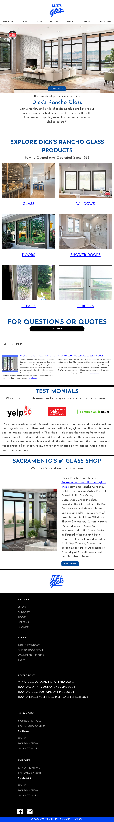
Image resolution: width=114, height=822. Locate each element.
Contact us (57, 329)
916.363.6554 (24, 731)
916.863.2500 (24, 778)
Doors (28, 255)
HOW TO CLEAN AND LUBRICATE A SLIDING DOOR (80, 356)
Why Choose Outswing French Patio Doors (37, 356)
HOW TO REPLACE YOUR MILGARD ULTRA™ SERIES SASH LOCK (53, 697)
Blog (39, 22)
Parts (21, 660)
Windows (85, 204)
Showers (24, 627)
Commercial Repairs (31, 655)
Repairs (70, 22)
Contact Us (70, 564)
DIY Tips (54, 22)
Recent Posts (26, 676)
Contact (87, 22)
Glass (28, 204)
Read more (32, 378)
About (24, 22)
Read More (57, 89)
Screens (85, 306)
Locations (105, 22)
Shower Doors (85, 255)
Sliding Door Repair (31, 650)
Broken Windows (29, 645)
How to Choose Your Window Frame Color (46, 692)
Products (8, 22)
